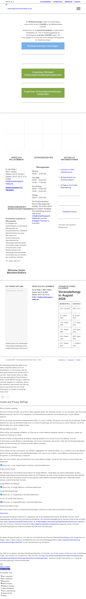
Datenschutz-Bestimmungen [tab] (9, 506)
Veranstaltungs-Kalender (67, 287)
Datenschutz (4, 513)
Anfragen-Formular (39, 220)
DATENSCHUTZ (57, 2)
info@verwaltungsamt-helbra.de (14, 182)
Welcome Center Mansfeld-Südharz (16, 271)
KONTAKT (77, 2)
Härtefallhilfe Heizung (69, 211)
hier (39, 204)
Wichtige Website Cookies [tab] (8, 429)
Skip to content (5, 566)
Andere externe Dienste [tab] (7, 469)
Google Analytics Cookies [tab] (8, 447)
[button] (5, 569)
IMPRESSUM (68, 2)
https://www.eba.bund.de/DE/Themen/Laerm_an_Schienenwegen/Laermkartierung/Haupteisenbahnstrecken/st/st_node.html (44, 522)
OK (3, 397)
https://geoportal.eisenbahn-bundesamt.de (44, 524)
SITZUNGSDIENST (45, 2)
